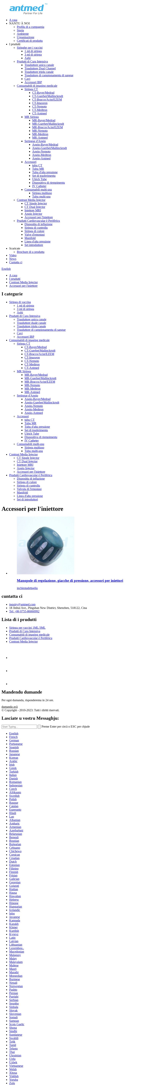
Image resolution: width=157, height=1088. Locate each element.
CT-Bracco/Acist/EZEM (47, 99)
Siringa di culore (34, 231)
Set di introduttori (27, 499)
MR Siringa (32, 116)
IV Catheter (39, 186)
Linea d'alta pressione (38, 241)
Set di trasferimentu (44, 175)
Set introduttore (34, 245)
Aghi (28, 58)
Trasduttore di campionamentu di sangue (49, 75)
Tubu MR (38, 168)
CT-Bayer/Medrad (43, 92)
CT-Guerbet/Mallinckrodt (47, 96)
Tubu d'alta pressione (45, 172)
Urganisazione (25, 37)
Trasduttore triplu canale (39, 71)
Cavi (27, 78)
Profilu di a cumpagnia (30, 26)
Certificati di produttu (30, 40)
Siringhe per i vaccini (30, 47)
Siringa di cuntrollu (36, 227)
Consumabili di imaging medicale (37, 85)
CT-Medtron (39, 110)
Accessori (30, 161)
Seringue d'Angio (35, 141)
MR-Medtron (40, 134)
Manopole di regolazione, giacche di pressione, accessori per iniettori (70, 581)
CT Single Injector (36, 203)
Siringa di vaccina (20, 302)
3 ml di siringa (33, 54)
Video (12, 255)
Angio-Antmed (41, 158)
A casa (13, 20)
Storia (20, 30)
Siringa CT (31, 89)
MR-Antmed (40, 137)
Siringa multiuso (42, 193)
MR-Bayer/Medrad (43, 120)
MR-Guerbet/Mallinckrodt (48, 123)
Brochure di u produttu (30, 251)
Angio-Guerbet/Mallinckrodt (49, 148)
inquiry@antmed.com (22, 604)
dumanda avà (10, 706)
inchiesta (22, 588)
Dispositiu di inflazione (38, 224)
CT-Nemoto (39, 106)
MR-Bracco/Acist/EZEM (47, 127)
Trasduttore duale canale (31, 322)
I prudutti (14, 278)
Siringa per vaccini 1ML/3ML (27, 627)
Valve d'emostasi (35, 234)
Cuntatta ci (15, 262)
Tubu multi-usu (41, 196)
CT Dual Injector (35, 206)
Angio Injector (33, 213)
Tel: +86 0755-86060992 (24, 611)
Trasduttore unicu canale (39, 65)
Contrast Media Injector (31, 200)
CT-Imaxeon (39, 103)
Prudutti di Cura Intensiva (32, 61)
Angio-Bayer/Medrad (45, 144)
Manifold (30, 238)
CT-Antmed (39, 113)
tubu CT (37, 165)
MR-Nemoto (40, 130)
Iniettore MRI (33, 210)
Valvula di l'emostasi (29, 489)
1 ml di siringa (33, 51)
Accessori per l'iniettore (39, 217)
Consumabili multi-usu (38, 189)
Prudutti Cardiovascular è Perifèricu (38, 220)
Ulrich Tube (39, 179)
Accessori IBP (33, 82)
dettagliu (32, 588)
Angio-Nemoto (41, 151)
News (12, 258)
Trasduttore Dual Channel (40, 68)
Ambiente (23, 33)
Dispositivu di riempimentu (48, 182)
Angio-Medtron (41, 155)
